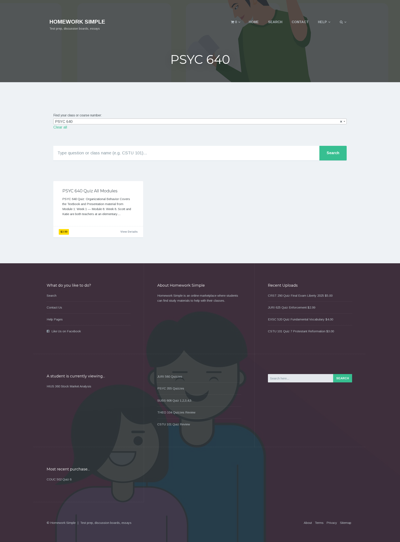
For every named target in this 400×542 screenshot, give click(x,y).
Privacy (331, 522)
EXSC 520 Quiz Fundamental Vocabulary (296, 319)
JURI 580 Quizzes (169, 376)
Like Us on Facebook (66, 331)
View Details (129, 231)
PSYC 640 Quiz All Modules (90, 190)
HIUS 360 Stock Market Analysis (69, 386)
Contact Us (54, 307)
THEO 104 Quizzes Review (176, 412)
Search (275, 22)
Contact (300, 22)
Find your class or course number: (77, 115)
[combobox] (200, 121)
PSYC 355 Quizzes (170, 388)
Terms (319, 522)
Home (254, 22)
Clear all (60, 127)
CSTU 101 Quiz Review (173, 424)
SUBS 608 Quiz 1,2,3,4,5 (174, 400)
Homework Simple (77, 22)
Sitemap (345, 522)
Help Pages (55, 319)
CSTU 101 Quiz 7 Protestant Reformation (296, 331)
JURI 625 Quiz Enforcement (287, 307)
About (308, 522)
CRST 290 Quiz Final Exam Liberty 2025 (296, 295)
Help (322, 22)
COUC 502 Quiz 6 (59, 479)
